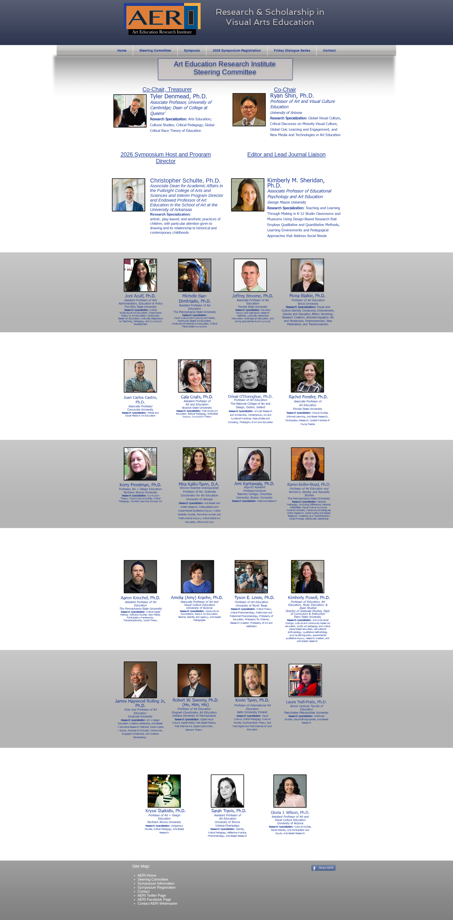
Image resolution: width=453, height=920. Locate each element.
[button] (192, 50)
